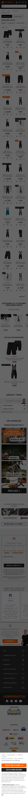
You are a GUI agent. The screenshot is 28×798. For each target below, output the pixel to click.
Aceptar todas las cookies (12, 765)
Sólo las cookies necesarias (14, 770)
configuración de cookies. (10, 760)
